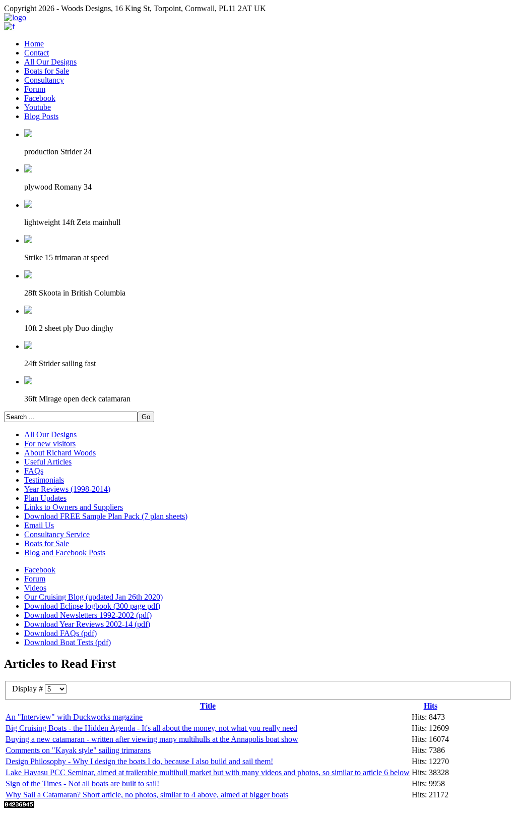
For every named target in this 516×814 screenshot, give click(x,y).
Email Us (39, 525)
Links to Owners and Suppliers (73, 507)
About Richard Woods (60, 452)
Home (34, 43)
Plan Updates (45, 498)
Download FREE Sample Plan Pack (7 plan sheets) (105, 516)
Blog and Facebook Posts (64, 552)
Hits (430, 706)
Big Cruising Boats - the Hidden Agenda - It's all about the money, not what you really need (151, 728)
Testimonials (44, 480)
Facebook (39, 98)
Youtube (37, 107)
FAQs (33, 471)
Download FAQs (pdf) (60, 633)
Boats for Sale (46, 71)
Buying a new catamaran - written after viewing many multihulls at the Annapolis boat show (152, 739)
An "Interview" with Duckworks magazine (74, 717)
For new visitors (50, 443)
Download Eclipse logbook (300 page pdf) (92, 606)
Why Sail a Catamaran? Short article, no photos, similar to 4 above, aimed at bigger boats (147, 794)
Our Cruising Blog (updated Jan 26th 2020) (93, 597)
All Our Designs (50, 61)
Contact (36, 52)
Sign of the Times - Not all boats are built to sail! (82, 783)
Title (208, 706)
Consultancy (44, 80)
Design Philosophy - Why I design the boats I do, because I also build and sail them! (139, 761)
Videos (35, 588)
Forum (34, 89)
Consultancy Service (57, 534)
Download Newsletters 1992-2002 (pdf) (88, 615)
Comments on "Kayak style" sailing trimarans (78, 750)
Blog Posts (41, 116)
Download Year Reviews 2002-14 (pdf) (87, 624)
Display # (28, 688)
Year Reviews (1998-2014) (67, 489)
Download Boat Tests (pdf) (67, 642)
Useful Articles (48, 461)
